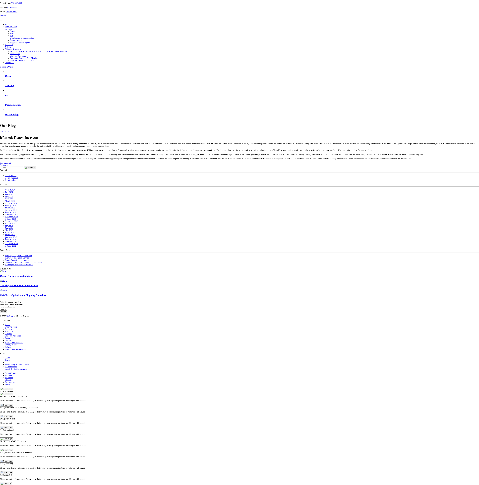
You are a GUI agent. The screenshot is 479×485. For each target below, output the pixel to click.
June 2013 (9, 228)
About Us (9, 45)
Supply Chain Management (21, 42)
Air (11, 36)
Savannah (9, 378)
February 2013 (11, 237)
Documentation (16, 40)
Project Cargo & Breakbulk (16, 349)
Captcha (3, 309)
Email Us (3, 16)
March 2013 (10, 235)
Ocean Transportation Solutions (16, 276)
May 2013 (9, 230)
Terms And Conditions (14, 342)
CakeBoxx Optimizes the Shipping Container (23, 295)
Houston (8, 375)
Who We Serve (11, 27)
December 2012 (11, 241)
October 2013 (10, 219)
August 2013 (10, 223)
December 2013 (11, 214)
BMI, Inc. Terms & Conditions (22, 60)
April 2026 (9, 199)
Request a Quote (6, 67)
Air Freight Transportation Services (19, 264)
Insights (8, 347)
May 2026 (9, 196)
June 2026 (9, 194)
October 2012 (10, 246)
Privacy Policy (10, 345)
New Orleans (10, 373)
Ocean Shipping (11, 178)
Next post (4, 165)
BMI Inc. (10, 316)
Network (8, 47)
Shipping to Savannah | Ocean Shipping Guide (23, 262)
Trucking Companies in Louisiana (18, 256)
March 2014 (10, 208)
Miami (7, 384)
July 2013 (9, 226)
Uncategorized (10, 180)
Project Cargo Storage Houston (17, 260)
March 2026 (10, 201)
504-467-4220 (16, 3)
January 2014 (10, 212)
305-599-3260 (11, 11)
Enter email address (12, 304)
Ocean (12, 31)
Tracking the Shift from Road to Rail (19, 285)
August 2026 (10, 190)
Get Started (4, 131)
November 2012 (11, 244)
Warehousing (12, 114)
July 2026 (9, 192)
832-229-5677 (12, 7)
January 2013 (10, 239)
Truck (12, 33)
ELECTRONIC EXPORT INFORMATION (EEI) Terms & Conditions (38, 51)
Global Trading (11, 176)
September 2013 (11, 221)
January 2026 (10, 205)
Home (7, 24)
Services (8, 29)
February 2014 (11, 210)
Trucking (9, 85)
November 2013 (11, 217)
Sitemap (8, 340)
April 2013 (9, 232)
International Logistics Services (17, 258)
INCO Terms (15, 54)
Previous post (5, 163)
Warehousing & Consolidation (22, 38)
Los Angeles (10, 382)
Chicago (8, 380)
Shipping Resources (13, 49)
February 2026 (11, 203)
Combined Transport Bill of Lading (24, 58)
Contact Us (9, 63)
